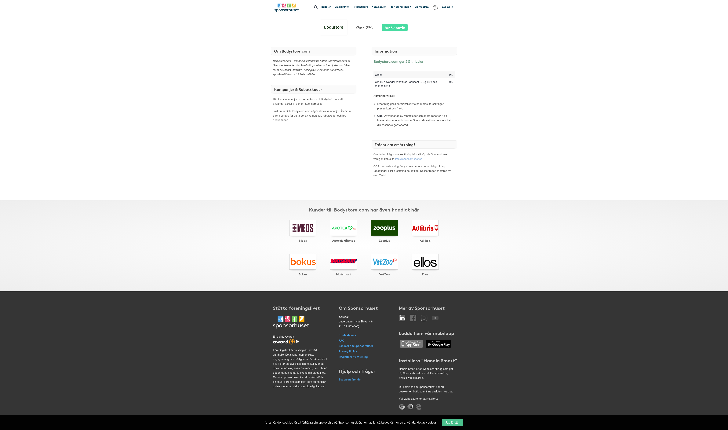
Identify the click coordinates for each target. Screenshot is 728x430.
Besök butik (395, 27)
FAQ (341, 340)
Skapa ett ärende (350, 379)
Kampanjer (379, 7)
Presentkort (360, 7)
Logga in (447, 7)
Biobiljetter (342, 7)
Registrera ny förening (353, 357)
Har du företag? (400, 7)
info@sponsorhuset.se (408, 159)
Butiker (326, 7)
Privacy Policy (348, 351)
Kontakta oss (347, 335)
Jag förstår (452, 422)
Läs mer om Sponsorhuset (356, 346)
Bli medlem (422, 7)
